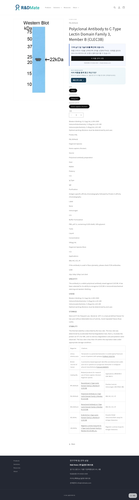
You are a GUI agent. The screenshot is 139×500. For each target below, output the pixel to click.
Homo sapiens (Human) (79, 106)
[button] (57, 7)
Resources (17, 468)
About (16, 471)
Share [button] (73, 444)
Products (17, 461)
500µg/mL (74, 98)
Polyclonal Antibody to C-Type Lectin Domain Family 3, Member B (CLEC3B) (92, 396)
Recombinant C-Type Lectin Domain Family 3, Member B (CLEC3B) (90, 385)
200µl (73, 90)
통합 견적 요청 (78, 80)
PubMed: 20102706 (109, 356)
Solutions (17, 464)
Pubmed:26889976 (102, 367)
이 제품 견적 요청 (97, 58)
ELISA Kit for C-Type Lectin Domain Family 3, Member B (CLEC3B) (90, 417)
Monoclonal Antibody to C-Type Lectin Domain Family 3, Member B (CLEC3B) (92, 406)
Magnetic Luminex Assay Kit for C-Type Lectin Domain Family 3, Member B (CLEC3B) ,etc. (91, 428)
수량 (70, 111)
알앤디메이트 (71, 495)
